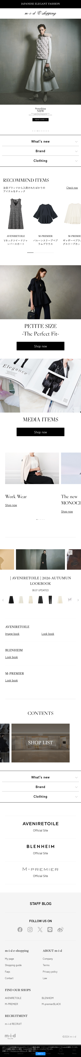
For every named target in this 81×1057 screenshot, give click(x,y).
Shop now (40, 346)
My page (9, 958)
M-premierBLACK (51, 1004)
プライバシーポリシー (19, 1051)
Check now (72, 187)
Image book (12, 633)
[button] (38, 519)
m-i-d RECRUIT (13, 1023)
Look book (48, 633)
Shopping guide (13, 965)
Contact (9, 978)
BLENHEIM (48, 998)
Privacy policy (50, 971)
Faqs (7, 971)
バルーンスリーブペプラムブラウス (45, 242)
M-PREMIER (11, 1004)
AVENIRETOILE (13, 998)
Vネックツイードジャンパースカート (16, 242)
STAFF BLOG (40, 903)
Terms (46, 965)
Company (48, 958)
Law (45, 978)
